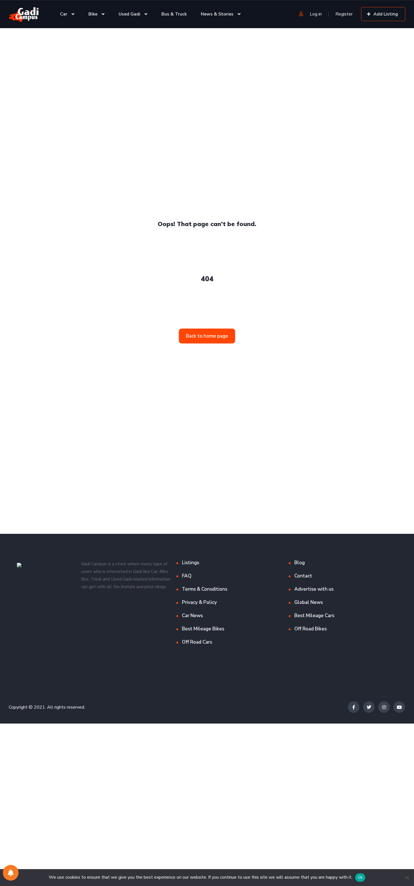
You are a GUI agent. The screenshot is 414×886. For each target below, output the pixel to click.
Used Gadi (129, 14)
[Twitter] (369, 707)
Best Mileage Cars (314, 615)
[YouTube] (399, 707)
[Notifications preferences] (11, 873)
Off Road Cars (197, 642)
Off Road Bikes (310, 629)
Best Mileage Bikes (203, 629)
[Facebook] (353, 707)
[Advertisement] (169, 69)
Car (63, 14)
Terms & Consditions (204, 589)
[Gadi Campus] (23, 14)
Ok (360, 877)
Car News (192, 615)
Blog (299, 562)
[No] (407, 877)
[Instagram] (384, 707)
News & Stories (217, 14)
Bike (92, 14)
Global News (308, 602)
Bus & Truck (174, 14)
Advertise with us (313, 589)
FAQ (187, 576)
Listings (190, 562)
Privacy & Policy (199, 602)
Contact (303, 576)
